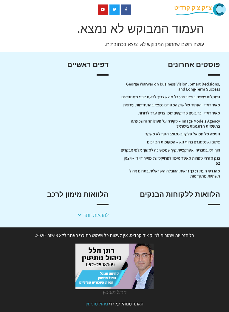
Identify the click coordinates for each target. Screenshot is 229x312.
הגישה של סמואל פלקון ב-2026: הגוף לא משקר (182, 134)
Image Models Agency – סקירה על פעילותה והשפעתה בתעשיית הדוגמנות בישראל (175, 123)
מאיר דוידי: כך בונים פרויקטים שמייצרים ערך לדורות (179, 113)
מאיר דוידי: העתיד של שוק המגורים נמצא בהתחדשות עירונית (171, 105)
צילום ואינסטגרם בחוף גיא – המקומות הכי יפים (183, 142)
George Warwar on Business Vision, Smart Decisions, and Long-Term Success (173, 86)
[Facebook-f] (126, 9)
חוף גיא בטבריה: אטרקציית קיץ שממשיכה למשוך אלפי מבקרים (170, 150)
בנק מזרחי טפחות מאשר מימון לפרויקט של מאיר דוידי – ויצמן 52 (172, 160)
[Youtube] (103, 9)
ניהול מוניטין (97, 304)
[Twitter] (114, 9)
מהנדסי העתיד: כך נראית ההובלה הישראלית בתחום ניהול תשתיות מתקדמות (174, 173)
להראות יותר (95, 215)
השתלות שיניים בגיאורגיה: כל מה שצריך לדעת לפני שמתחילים (170, 97)
